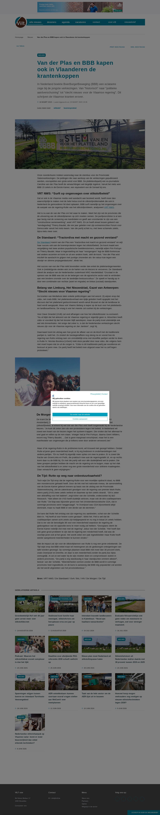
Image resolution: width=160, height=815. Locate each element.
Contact (105, 394)
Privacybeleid (95, 394)
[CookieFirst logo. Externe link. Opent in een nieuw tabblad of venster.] (53, 396)
